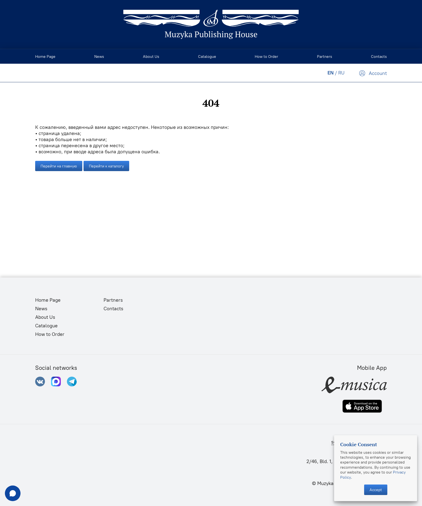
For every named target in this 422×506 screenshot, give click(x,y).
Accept (375, 489)
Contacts (113, 308)
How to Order (49, 334)
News (41, 308)
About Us (45, 317)
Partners (113, 300)
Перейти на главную (59, 166)
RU (341, 73)
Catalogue (46, 326)
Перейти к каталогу (106, 166)
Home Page (48, 300)
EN (330, 73)
